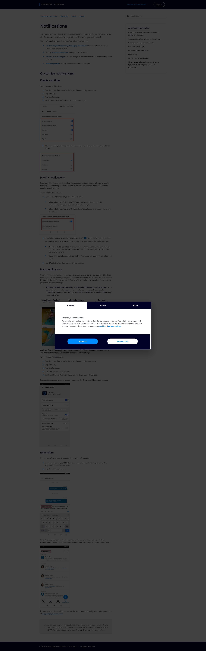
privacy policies (114, 326)
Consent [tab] (70, 305)
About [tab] (135, 305)
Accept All (82, 341)
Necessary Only (122, 341)
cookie (102, 326)
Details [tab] (103, 305)
